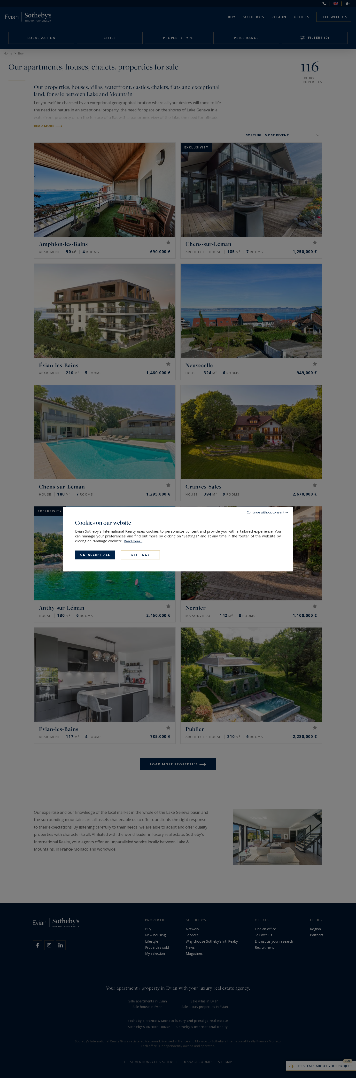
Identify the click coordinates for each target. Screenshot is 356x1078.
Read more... (133, 541)
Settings (140, 555)
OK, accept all (95, 555)
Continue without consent (265, 512)
